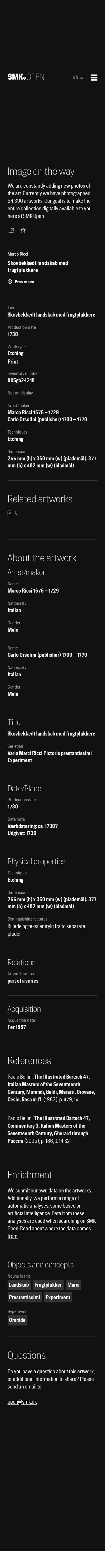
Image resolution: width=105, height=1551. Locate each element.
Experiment (58, 1297)
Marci (73, 1285)
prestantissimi (24, 1297)
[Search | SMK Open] (26, 78)
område (17, 1320)
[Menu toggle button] (94, 77)
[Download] (12, 230)
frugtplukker (48, 1285)
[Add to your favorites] (24, 230)
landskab (19, 1285)
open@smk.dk (22, 1402)
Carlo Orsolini (22, 419)
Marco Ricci (20, 412)
